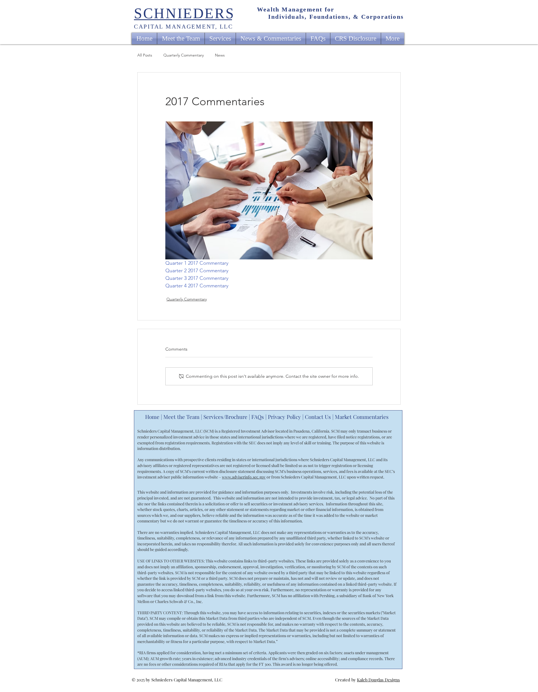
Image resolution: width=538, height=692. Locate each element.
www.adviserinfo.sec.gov (244, 477)
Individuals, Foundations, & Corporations (336, 16)
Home (152, 416)
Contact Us (318, 416)
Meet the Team (181, 416)
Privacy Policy (284, 416)
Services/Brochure (225, 416)
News (220, 55)
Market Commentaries (362, 416)
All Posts (144, 55)
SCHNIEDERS (184, 13)
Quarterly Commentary (183, 55)
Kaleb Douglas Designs (378, 679)
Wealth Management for (295, 9)
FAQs (257, 416)
